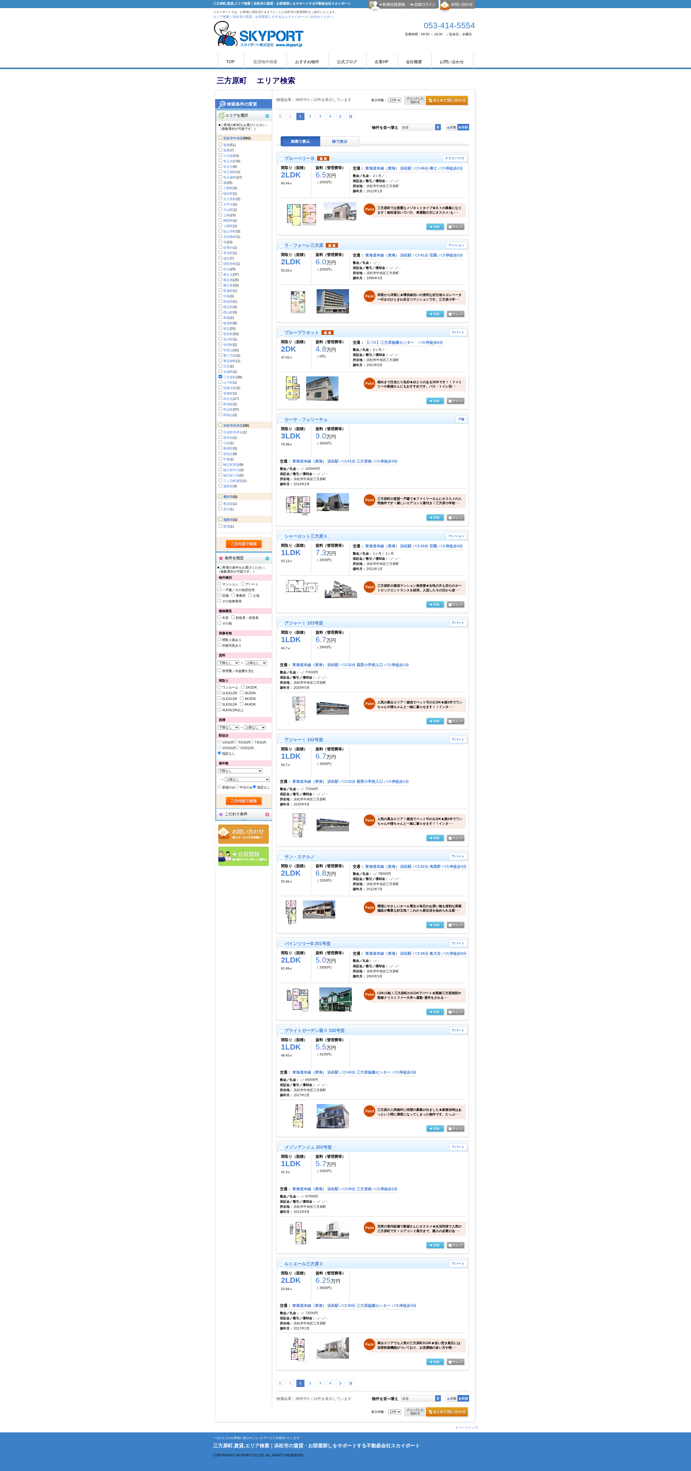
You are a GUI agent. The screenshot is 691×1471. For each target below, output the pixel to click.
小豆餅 (228, 156)
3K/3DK (250, 699)
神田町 (228, 220)
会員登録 (243, 856)
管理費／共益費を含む (238, 671)
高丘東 (228, 285)
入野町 (228, 188)
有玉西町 (229, 172)
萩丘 (226, 328)
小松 (226, 443)
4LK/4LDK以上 (233, 710)
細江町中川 (231, 470)
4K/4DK (250, 704)
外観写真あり (232, 645)
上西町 (228, 226)
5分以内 (244, 742)
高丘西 (228, 280)
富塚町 (228, 291)
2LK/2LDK (229, 699)
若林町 (228, 393)
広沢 (226, 366)
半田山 (228, 350)
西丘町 (228, 307)
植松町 (228, 193)
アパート (252, 584)
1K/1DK (251, 687)
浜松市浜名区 (233, 425)
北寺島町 (229, 237)
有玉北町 (229, 161)
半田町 (228, 345)
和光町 (228, 404)
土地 (256, 596)
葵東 (226, 150)
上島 (226, 215)
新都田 (228, 448)
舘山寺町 (229, 231)
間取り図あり (232, 640)
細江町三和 (231, 475)
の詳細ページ (435, 227)
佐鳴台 (228, 247)
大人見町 (229, 199)
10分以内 (229, 748)
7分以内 (260, 742)
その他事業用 (232, 601)
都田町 (228, 486)
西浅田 (228, 301)
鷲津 (226, 526)
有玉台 (228, 166)
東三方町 (229, 355)
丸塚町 (228, 372)
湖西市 (228, 520)
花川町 (228, 339)
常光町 (228, 253)
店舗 (225, 596)
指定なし (228, 753)
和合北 (228, 399)
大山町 (228, 210)
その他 (227, 623)
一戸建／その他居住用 (238, 590)
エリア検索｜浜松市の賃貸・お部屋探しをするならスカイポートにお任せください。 (274, 17)
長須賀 (228, 504)
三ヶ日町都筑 (233, 481)
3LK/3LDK (229, 704)
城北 (226, 258)
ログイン (422, 4)
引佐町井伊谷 (233, 432)
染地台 (228, 454)
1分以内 (228, 742)
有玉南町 (229, 177)
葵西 (226, 145)
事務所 (241, 596)
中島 (226, 296)
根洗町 (228, 323)
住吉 (226, 269)
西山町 (228, 312)
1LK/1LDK (229, 693)
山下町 (228, 382)
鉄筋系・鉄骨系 (247, 618)
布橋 (226, 318)
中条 (226, 459)
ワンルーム (230, 687)
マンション (230, 584)
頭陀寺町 (229, 264)
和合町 (228, 409)
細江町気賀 (231, 465)
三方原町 (229, 377)
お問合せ (243, 834)
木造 (225, 618)
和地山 (228, 415)
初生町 (228, 334)
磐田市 (228, 497)
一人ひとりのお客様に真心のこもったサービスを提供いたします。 (257, 1437)
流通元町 (229, 388)
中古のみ (246, 787)
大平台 (228, 204)
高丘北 (228, 274)
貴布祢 (228, 438)
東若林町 (229, 361)
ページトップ (468, 1427)
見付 (226, 509)
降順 (463, 127)
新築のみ (228, 787)
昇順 (452, 127)
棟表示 (340, 141)
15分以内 (247, 748)
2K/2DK (250, 693)
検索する (244, 544)
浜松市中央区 (233, 138)
